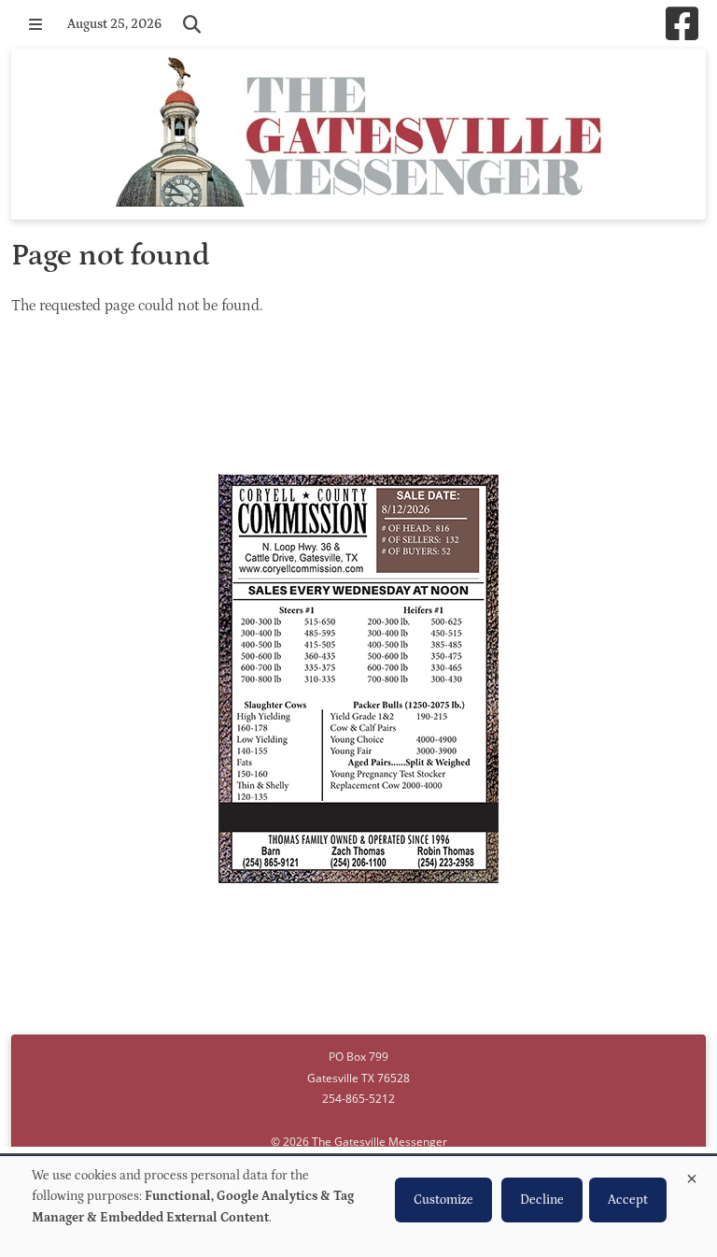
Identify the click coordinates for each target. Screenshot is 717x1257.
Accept (628, 1200)
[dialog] (358, 1206)
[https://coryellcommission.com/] (358, 681)
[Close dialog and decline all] (692, 1175)
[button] (35, 24)
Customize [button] (443, 1200)
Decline (542, 1200)
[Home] (358, 134)
